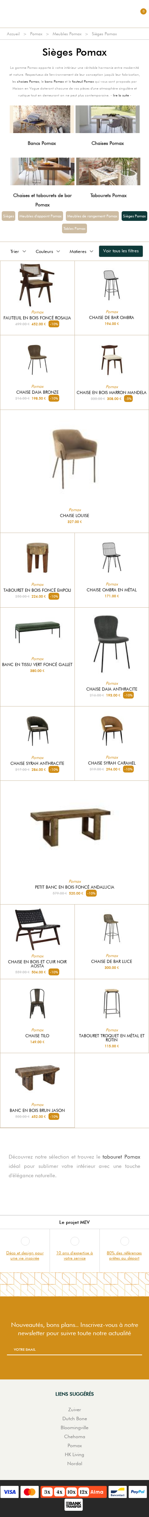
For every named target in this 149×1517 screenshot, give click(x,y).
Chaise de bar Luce (111, 961)
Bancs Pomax (42, 143)
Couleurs (44, 251)
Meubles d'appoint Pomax (40, 216)
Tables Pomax (74, 228)
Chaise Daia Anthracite (111, 689)
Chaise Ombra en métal (112, 590)
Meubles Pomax (67, 33)
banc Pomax (54, 81)
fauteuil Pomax (83, 81)
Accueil (13, 33)
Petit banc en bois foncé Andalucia (74, 887)
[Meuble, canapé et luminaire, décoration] (74, 13)
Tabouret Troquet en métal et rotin (111, 1038)
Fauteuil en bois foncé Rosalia (37, 318)
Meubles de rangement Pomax (92, 216)
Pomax (36, 33)
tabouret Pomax (121, 1157)
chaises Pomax (28, 81)
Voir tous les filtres (121, 250)
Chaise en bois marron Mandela (112, 393)
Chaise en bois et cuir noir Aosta (37, 964)
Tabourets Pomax (108, 195)
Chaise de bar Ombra (111, 318)
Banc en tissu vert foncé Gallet (37, 665)
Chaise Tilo (37, 1036)
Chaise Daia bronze (37, 392)
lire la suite (121, 95)
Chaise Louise (74, 516)
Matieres (78, 251)
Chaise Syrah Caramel (111, 763)
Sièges (8, 216)
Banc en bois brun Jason (37, 1110)
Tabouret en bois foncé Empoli (37, 590)
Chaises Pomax (107, 143)
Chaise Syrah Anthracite (37, 763)
